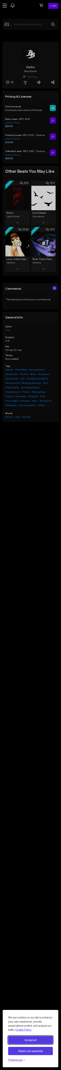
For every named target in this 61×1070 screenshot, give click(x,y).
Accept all (30, 1040)
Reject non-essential (30, 1051)
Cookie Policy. (23, 1030)
